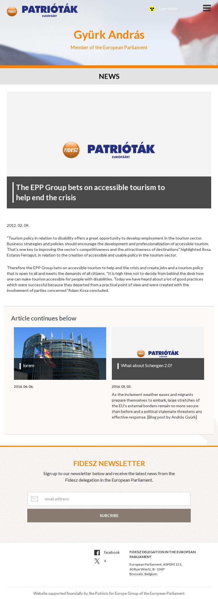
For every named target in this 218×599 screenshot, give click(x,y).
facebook (111, 552)
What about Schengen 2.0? (146, 365)
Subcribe (109, 515)
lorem (28, 365)
